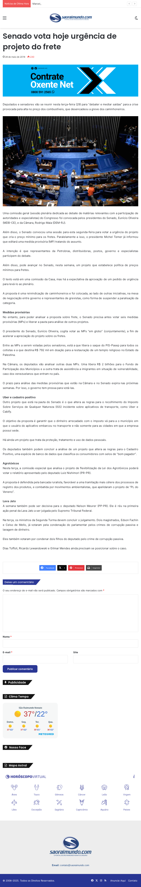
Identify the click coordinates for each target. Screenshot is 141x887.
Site (75, 652)
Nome (7, 636)
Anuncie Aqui (118, 880)
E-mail (7, 652)
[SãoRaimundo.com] (70, 18)
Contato (132, 880)
